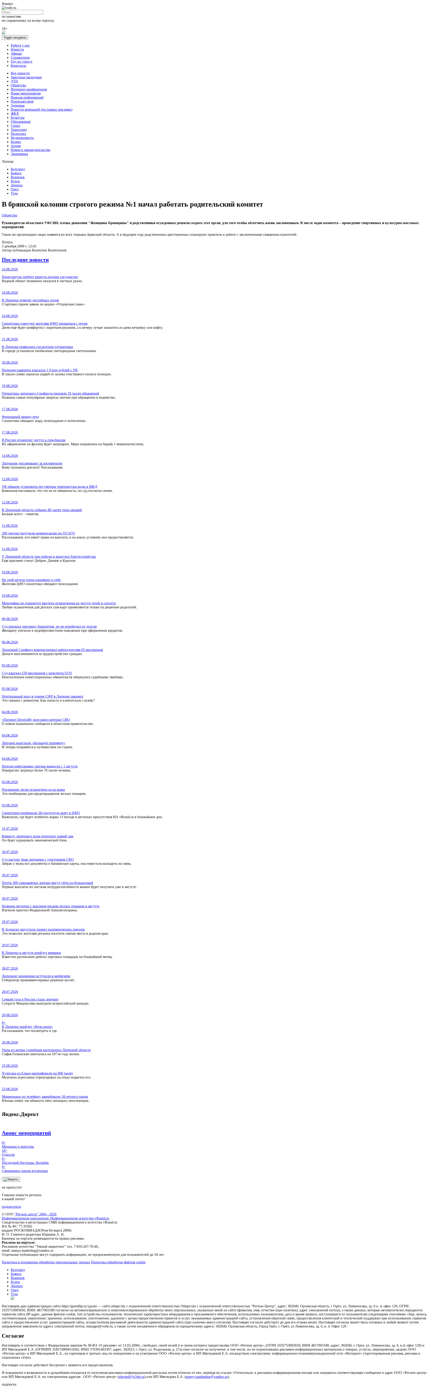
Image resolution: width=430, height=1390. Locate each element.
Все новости (20, 73)
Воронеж (18, 177)
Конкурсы (18, 65)
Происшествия (22, 101)
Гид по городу (21, 61)
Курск (15, 181)
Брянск (16, 173)
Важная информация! (27, 97)
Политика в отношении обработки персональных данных (46, 1262)
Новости (17, 49)
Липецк (17, 185)
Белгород (18, 169)
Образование (21, 121)
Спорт (15, 126)
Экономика (19, 154)
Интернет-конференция (29, 89)
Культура (17, 117)
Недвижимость (22, 138)
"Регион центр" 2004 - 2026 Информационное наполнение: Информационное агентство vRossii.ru (55, 1216)
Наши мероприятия (26, 93)
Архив (16, 146)
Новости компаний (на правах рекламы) (41, 109)
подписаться (11, 1206)
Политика (18, 134)
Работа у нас (20, 45)
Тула (14, 193)
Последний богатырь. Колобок (25, 1161)
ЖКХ (15, 113)
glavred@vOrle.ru (131, 1377)
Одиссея (8, 1153)
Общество (18, 85)
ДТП (14, 81)
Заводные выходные (26, 77)
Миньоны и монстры (18, 1144)
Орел (15, 189)
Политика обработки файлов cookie (118, 1262)
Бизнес (16, 142)
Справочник (20, 57)
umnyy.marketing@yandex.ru (207, 1377)
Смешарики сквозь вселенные (25, 1169)
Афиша (16, 53)
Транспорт (19, 130)
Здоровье (18, 105)
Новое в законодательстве (30, 150)
